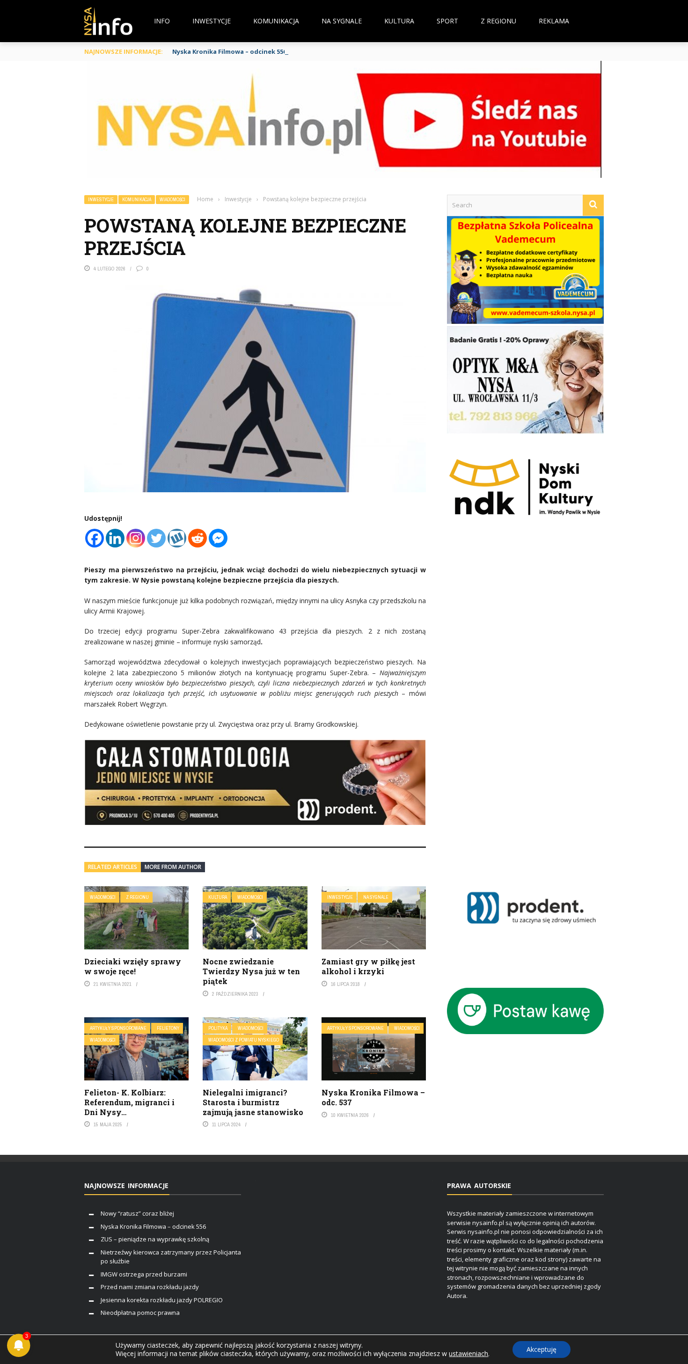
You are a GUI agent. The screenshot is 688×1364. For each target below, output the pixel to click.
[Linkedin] (115, 538)
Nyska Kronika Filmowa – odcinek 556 (229, 51)
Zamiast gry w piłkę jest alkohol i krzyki (368, 966)
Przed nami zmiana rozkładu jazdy (150, 1287)
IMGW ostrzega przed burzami (144, 1274)
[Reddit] (197, 538)
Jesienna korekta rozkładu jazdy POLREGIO (162, 1300)
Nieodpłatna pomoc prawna (140, 1312)
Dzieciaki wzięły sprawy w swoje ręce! (132, 966)
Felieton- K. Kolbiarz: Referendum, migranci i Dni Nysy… (129, 1102)
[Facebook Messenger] (218, 538)
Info (162, 20)
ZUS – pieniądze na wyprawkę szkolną (155, 1239)
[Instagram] (135, 538)
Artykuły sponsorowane (118, 1028)
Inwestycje (211, 20)
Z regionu (498, 20)
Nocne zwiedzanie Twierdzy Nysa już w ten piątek (251, 971)
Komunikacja (276, 20)
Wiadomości (172, 200)
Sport (447, 20)
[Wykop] (177, 538)
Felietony (168, 1028)
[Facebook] (94, 538)
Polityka (217, 1028)
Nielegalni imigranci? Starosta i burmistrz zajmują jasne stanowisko (253, 1102)
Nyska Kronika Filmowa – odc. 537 (373, 1097)
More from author (173, 867)
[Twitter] (156, 538)
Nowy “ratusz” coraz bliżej (137, 1213)
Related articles (112, 867)
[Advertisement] (539, 709)
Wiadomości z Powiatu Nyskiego (243, 1040)
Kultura (399, 20)
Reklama (554, 20)
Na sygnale (342, 20)
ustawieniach (468, 1353)
